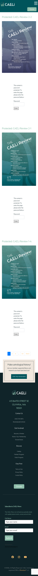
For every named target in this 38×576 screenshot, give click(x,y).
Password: (17, 101)
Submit (9, 538)
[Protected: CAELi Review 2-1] (19, 159)
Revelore (23, 570)
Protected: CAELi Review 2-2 (17, 17)
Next (27, 354)
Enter (16, 108)
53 (22, 354)
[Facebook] (12, 556)
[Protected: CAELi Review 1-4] (19, 272)
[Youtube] (25, 556)
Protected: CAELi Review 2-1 (16, 128)
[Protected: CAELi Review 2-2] (19, 47)
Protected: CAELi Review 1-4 (16, 241)
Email (7, 527)
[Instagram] (19, 556)
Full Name (8, 518)
